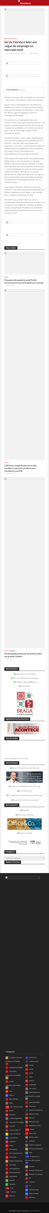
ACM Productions (34, 1202)
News (15, 39)
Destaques (8, 39)
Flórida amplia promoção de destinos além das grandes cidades (23, 655)
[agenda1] (23, 67)
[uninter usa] (23, 80)
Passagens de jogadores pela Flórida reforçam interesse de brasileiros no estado (24, 281)
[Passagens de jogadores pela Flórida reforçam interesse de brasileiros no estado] (24, 263)
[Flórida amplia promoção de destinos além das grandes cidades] (24, 562)
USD (18, 749)
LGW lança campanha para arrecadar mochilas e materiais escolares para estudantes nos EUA (20, 468)
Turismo (12, 651)
